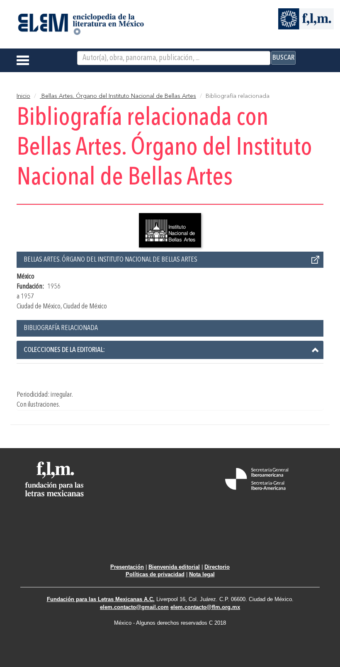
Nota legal (202, 574)
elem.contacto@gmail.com (134, 607)
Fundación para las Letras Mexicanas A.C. (101, 599)
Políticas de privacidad (155, 574)
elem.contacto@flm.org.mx (205, 607)
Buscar (283, 57)
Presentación (127, 567)
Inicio (23, 96)
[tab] (170, 350)
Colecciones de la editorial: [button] (64, 350)
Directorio (217, 567)
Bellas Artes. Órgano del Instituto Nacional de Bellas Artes (118, 96)
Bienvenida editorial (174, 567)
